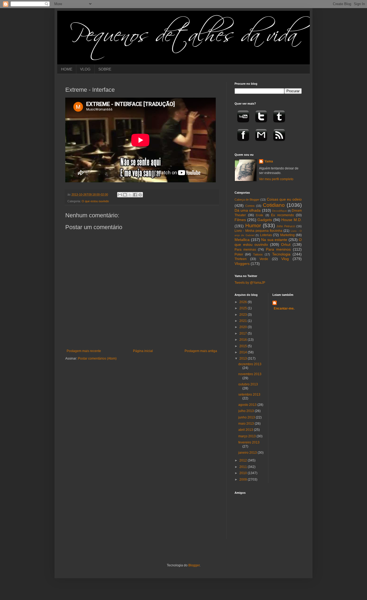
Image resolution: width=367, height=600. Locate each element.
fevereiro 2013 (249, 442)
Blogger (194, 565)
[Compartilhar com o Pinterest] (140, 194)
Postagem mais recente (84, 351)
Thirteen (241, 259)
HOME (66, 69)
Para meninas (245, 249)
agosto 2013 (247, 405)
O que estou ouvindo (95, 201)
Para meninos (278, 249)
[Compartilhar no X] (130, 194)
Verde (264, 259)
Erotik (259, 215)
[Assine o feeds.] (279, 143)
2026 (243, 302)
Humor (253, 225)
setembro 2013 (249, 394)
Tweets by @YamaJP (250, 283)
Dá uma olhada (248, 210)
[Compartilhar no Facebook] (135, 194)
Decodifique (279, 210)
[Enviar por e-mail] (120, 194)
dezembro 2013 (249, 364)
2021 (243, 321)
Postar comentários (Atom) (97, 358)
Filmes (240, 220)
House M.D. (291, 220)
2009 (243, 479)
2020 (243, 327)
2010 (243, 473)
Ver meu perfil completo (276, 179)
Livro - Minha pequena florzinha (258, 231)
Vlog (285, 259)
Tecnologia (281, 254)
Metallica (242, 239)
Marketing (287, 235)
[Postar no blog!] (125, 194)
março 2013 (247, 436)
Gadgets (264, 220)
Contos (250, 205)
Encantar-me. (284, 308)
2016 (243, 340)
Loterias (266, 235)
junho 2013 (247, 417)
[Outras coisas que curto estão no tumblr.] (279, 124)
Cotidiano (274, 205)
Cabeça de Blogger (247, 199)
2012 (243, 460)
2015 (243, 346)
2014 (243, 352)
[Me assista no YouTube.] (243, 124)
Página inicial (143, 351)
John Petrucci (285, 226)
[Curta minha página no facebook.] (243, 143)
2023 (243, 315)
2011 (243, 467)
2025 (243, 308)
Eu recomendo (282, 215)
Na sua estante (274, 239)
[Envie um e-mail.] (261, 143)
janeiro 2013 (248, 453)
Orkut (285, 244)
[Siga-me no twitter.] (261, 124)
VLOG (85, 69)
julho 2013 (246, 411)
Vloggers (242, 263)
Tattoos (258, 254)
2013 (243, 358)
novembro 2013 (249, 374)
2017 (243, 333)
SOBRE (104, 69)
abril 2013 (246, 430)
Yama (268, 161)
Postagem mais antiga (201, 351)
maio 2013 (246, 423)
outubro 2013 (248, 384)
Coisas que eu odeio (284, 199)
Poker (239, 254)
